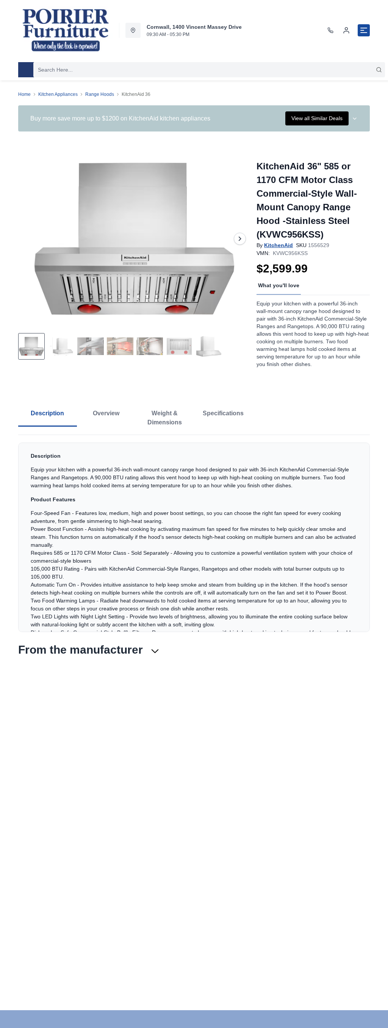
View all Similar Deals (317, 118)
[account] (346, 30)
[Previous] (29, 239)
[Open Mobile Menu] (364, 30)
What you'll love (278, 285)
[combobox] (209, 69)
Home (24, 94)
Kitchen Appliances (58, 94)
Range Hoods (99, 94)
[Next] (240, 239)
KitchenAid (278, 245)
